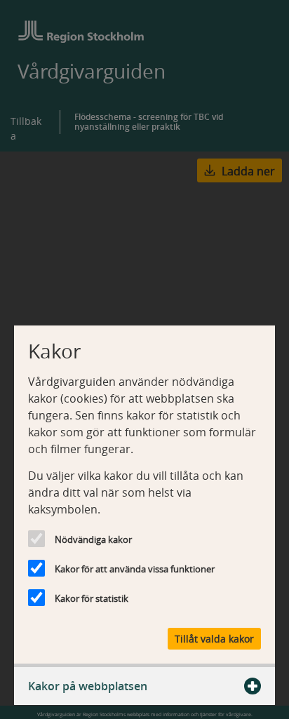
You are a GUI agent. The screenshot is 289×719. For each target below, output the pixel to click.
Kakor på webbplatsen (87, 686)
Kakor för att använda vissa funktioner (135, 569)
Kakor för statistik (91, 598)
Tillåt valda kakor (214, 638)
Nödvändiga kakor (93, 539)
